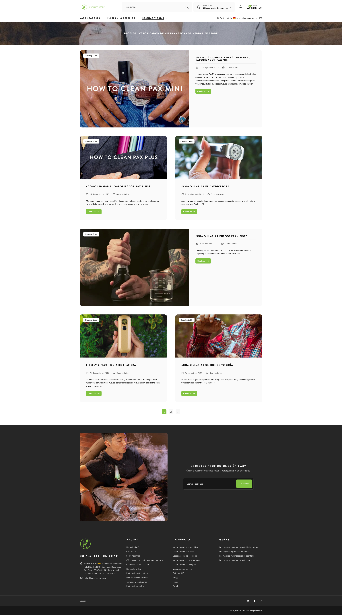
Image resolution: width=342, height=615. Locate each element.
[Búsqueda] (187, 7)
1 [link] (164, 411)
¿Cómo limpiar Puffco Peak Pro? (221, 236)
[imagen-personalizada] (85, 548)
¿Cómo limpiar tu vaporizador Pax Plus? (118, 186)
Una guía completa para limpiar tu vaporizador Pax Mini (223, 58)
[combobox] (157, 7)
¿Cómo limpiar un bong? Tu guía (207, 365)
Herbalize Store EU (241, 611)
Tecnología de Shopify (255, 611)
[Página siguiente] (178, 412)
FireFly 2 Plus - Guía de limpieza (111, 365)
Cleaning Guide (91, 56)
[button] (254, 7)
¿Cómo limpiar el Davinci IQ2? (205, 186)
